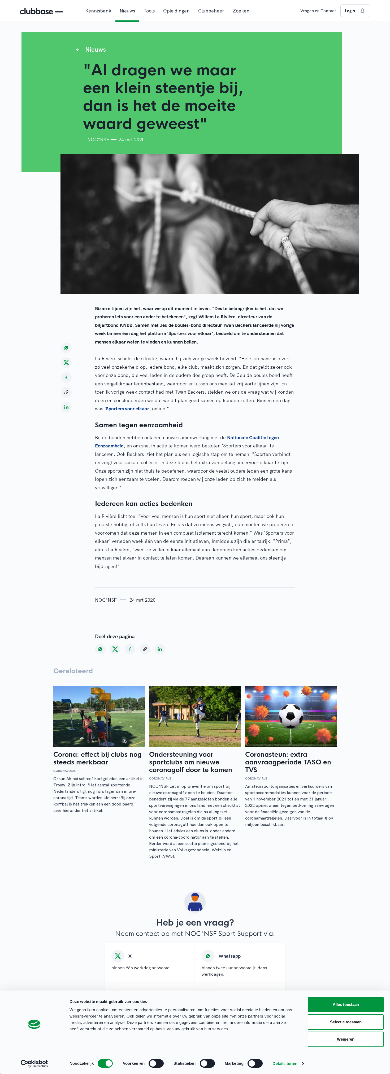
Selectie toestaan (346, 1022)
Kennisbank (98, 11)
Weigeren (345, 1039)
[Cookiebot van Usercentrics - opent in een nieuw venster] (34, 1064)
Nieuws (127, 11)
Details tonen (284, 1063)
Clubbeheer (211, 11)
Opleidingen (176, 11)
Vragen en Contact (318, 10)
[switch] (156, 1063)
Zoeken (241, 11)
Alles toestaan (346, 1004)
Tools (149, 11)
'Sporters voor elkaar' (128, 409)
